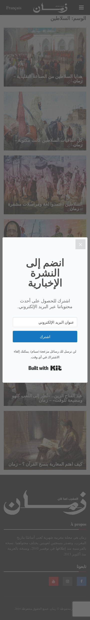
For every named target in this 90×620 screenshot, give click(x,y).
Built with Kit (45, 368)
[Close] (81, 244)
